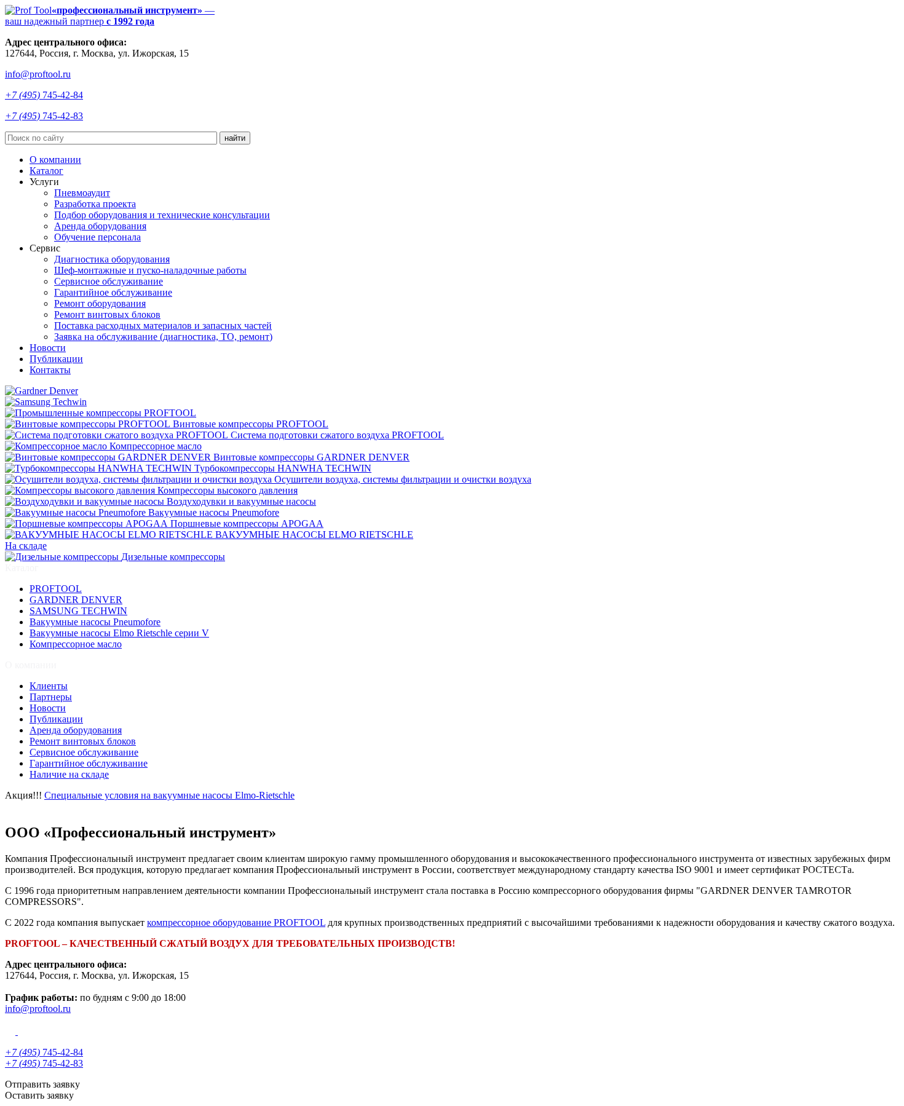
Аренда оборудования (100, 226)
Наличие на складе (69, 774)
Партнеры (51, 697)
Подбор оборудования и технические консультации (162, 215)
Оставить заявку (39, 1095)
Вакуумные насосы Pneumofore (95, 622)
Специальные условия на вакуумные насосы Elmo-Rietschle (169, 795)
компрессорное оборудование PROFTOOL (236, 922)
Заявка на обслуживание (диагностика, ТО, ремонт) (163, 336)
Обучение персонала (97, 237)
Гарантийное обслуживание (113, 292)
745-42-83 (44, 116)
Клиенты (49, 686)
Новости (48, 347)
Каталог (46, 170)
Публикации (56, 359)
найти (234, 138)
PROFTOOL (56, 588)
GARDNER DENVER (76, 599)
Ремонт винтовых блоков (107, 314)
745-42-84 (44, 95)
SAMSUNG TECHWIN (78, 611)
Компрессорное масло (76, 644)
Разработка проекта (95, 204)
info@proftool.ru (38, 74)
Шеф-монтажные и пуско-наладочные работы (150, 270)
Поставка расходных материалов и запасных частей (163, 325)
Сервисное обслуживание (108, 281)
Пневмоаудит (82, 193)
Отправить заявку (42, 1084)
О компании (55, 159)
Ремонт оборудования (100, 303)
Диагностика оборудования (112, 259)
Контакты (50, 370)
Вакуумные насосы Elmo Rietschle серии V (119, 633)
